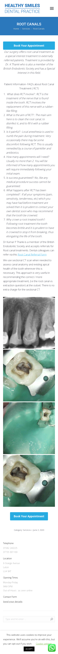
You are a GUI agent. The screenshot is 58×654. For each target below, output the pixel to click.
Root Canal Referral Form (32, 254)
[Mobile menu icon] (52, 8)
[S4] (29, 481)
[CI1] (29, 323)
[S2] (29, 375)
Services (27, 530)
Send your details (12, 601)
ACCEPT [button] (29, 648)
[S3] (29, 428)
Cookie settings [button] (44, 643)
